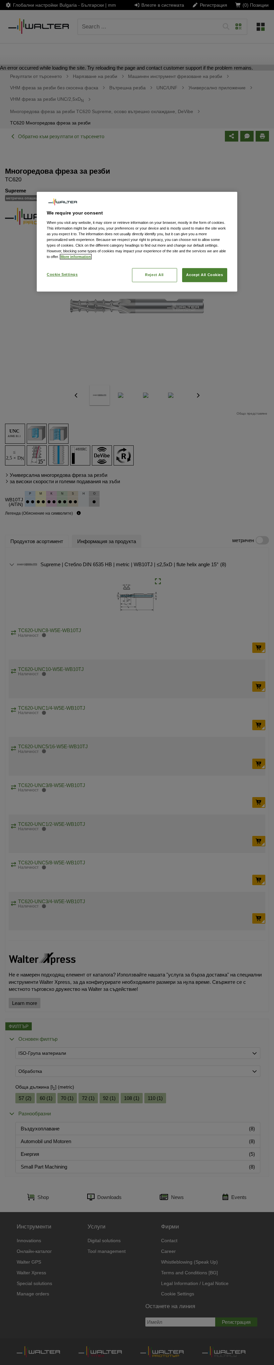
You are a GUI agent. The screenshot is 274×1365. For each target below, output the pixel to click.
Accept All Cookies (204, 275)
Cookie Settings (62, 275)
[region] (137, 241)
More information (75, 257)
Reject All (154, 275)
